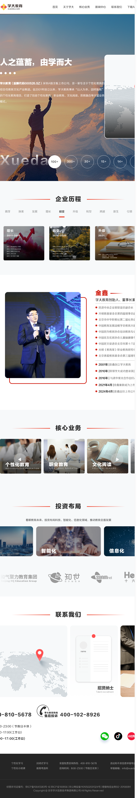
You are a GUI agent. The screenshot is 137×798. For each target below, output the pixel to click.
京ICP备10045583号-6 (37, 787)
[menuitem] (55, 7)
